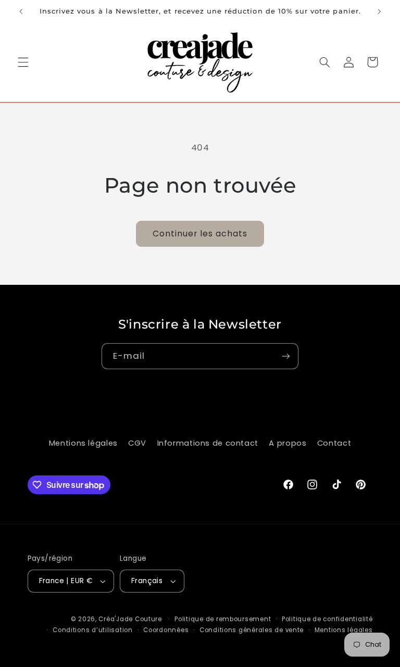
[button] (23, 62)
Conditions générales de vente (251, 630)
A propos (287, 443)
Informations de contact (208, 443)
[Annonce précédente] (20, 11)
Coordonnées (166, 630)
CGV (137, 443)
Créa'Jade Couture (130, 619)
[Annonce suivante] (379, 11)
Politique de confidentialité (327, 619)
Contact (334, 443)
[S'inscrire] (286, 356)
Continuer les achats (200, 234)
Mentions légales (83, 443)
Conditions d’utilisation (93, 630)
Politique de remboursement (222, 619)
